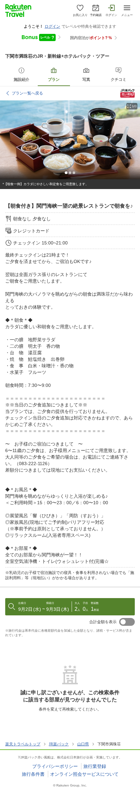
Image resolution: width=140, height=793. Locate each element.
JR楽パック (59, 744)
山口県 (83, 744)
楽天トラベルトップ (22, 744)
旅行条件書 (33, 774)
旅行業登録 (94, 766)
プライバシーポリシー (55, 766)
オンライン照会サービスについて (84, 774)
